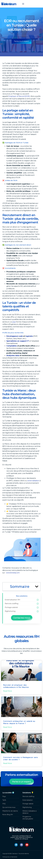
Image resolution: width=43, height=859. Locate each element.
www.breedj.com (13, 573)
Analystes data (12, 355)
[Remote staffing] (38, 604)
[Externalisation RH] (38, 600)
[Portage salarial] (38, 607)
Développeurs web (14, 336)
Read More (7, 691)
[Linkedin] (16, 845)
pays (14, 322)
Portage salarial (11, 607)
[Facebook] (21, 845)
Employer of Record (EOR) (19, 96)
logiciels (29, 336)
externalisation (33, 481)
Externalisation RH (12, 600)
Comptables (11, 346)
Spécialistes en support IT (17, 341)
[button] (23, 3)
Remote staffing (11, 604)
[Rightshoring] (38, 611)
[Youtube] (27, 845)
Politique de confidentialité (9, 857)
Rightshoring (10, 611)
